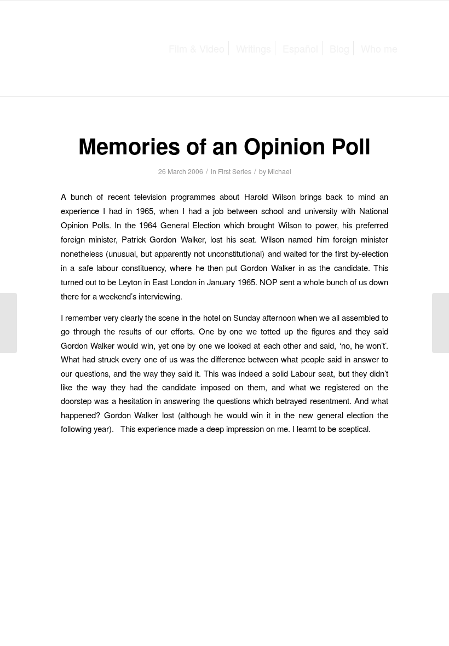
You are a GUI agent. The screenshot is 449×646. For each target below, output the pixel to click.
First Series (234, 171)
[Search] (412, 48)
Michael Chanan (95, 46)
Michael (279, 171)
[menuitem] (196, 48)
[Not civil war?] (8, 323)
